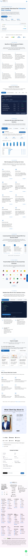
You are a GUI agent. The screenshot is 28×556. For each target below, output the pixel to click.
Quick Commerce (10, 512)
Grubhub (22, 507)
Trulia (3, 536)
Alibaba (16, 513)
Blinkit (16, 523)
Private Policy (23, 539)
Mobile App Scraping (3, 515)
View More (10, 187)
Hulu (9, 536)
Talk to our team (17, 410)
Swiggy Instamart (16, 527)
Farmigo (3, 527)
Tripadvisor (22, 522)
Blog (15, 537)
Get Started (3, 16)
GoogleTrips (23, 527)
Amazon (16, 507)
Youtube (10, 528)
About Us (10, 16)
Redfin (3, 535)
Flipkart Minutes (17, 530)
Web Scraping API (4, 513)
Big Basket (3, 522)
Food (9, 509)
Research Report (16, 540)
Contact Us (22, 540)
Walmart (16, 512)
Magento (16, 510)
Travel (9, 514)
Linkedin (10, 522)
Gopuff (22, 510)
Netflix (9, 535)
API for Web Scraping (4, 519)
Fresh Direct (3, 528)
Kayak (22, 524)
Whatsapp (10, 527)
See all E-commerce (22, 140)
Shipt (3, 524)
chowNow (22, 512)
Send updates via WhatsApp (8, 466)
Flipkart (16, 509)
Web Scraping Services (4, 508)
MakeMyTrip (23, 525)
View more (24, 161)
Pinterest (10, 525)
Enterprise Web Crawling (4, 510)
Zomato (22, 513)
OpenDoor (3, 539)
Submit (22, 480)
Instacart (22, 509)
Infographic (16, 542)
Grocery (10, 510)
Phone (4, 463)
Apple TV (9, 539)
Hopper (22, 528)
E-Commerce (10, 507)
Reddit (9, 524)
